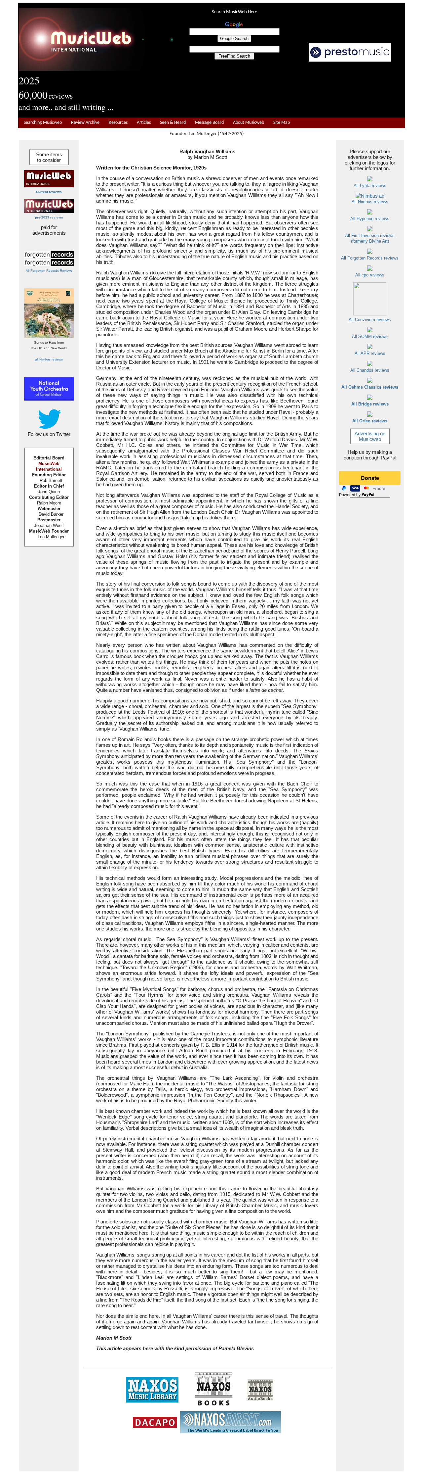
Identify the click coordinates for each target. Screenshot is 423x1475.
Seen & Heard (173, 122)
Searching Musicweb (43, 122)
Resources (118, 122)
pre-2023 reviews (49, 217)
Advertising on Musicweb (370, 436)
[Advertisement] (289, 90)
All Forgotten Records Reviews (49, 270)
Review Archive (85, 122)
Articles (144, 122)
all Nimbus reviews (49, 359)
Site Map (281, 122)
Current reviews (49, 192)
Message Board (209, 122)
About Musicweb (248, 122)
